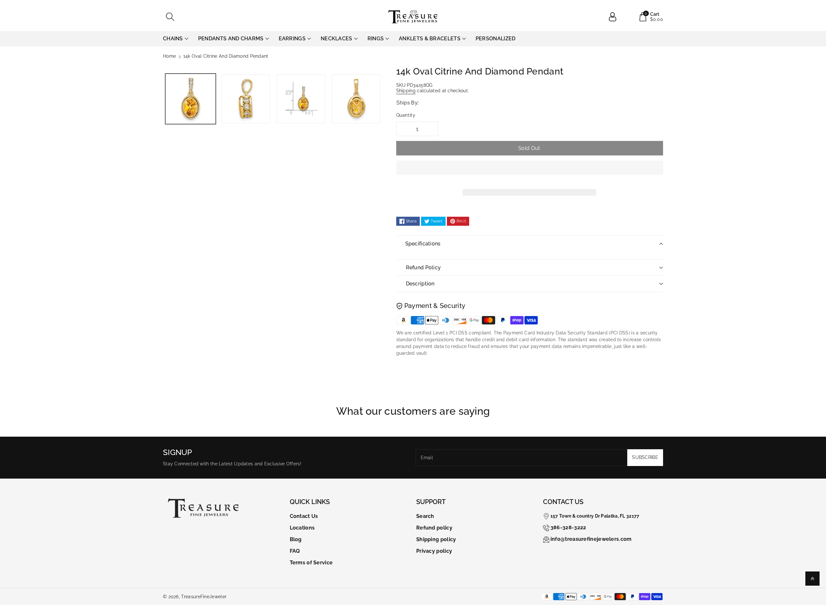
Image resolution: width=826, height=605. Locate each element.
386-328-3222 (568, 527)
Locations (302, 528)
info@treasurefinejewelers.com (591, 539)
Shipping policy (436, 539)
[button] (529, 172)
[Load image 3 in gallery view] (301, 99)
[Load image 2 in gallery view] (246, 99)
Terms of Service (311, 563)
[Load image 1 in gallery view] (191, 99)
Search (425, 516)
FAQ (295, 551)
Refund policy (434, 528)
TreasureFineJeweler (204, 596)
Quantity (406, 115)
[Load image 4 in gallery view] (356, 99)
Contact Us (304, 516)
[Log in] (615, 17)
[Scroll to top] (812, 578)
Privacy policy (434, 551)
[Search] (170, 17)
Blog (296, 539)
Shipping (406, 90)
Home (169, 56)
